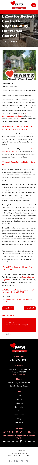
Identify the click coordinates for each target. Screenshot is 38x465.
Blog (19, 419)
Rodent (28, 299)
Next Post (30, 308)
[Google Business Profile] (4, 432)
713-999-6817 (19, 359)
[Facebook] (13, 432)
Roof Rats (5, 302)
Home (19, 395)
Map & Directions (19, 375)
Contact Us (19, 423)
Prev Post (8, 308)
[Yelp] (25, 432)
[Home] (18, 5)
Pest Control (6, 299)
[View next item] (12, 334)
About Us (19, 399)
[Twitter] (34, 432)
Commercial (19, 407)
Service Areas (19, 415)
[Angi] (21, 432)
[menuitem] (9, 455)
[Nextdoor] (17, 432)
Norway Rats (20, 299)
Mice (13, 299)
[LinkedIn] (29, 432)
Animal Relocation (19, 411)
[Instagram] (8, 432)
